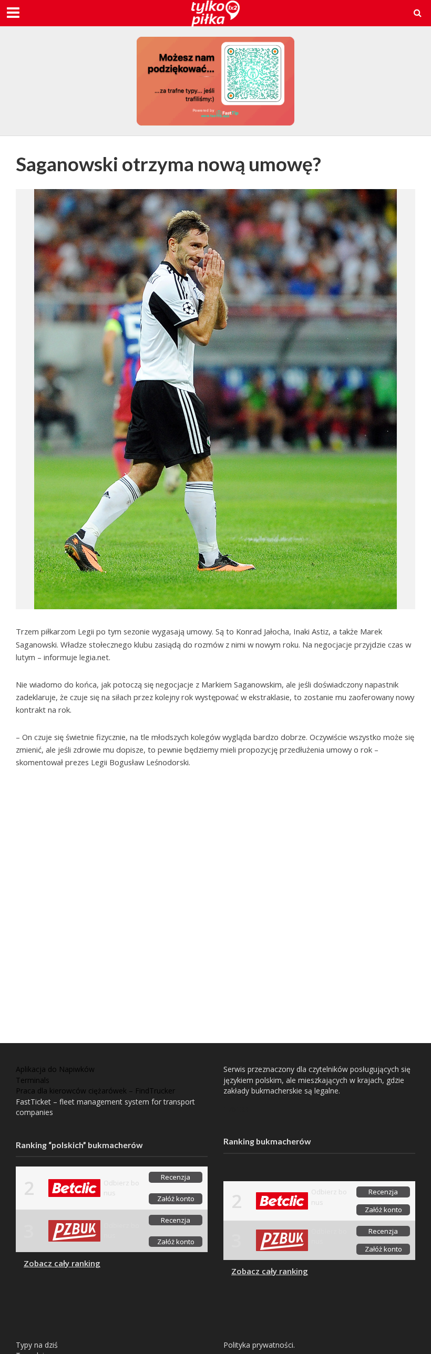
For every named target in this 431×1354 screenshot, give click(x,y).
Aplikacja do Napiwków (55, 1069)
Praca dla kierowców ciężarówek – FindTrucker (95, 1091)
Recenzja (175, 1177)
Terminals (32, 1080)
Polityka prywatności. (259, 1345)
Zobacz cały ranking (62, 1263)
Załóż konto (175, 1198)
